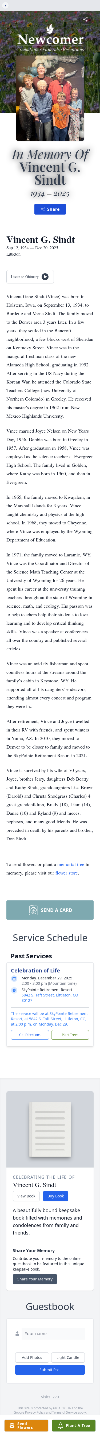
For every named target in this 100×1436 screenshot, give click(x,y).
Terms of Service (64, 1412)
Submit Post (50, 1369)
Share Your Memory (35, 1278)
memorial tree (70, 864)
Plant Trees (70, 1035)
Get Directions (30, 1035)
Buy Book (55, 1195)
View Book (26, 1195)
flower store (66, 872)
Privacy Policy (35, 1412)
